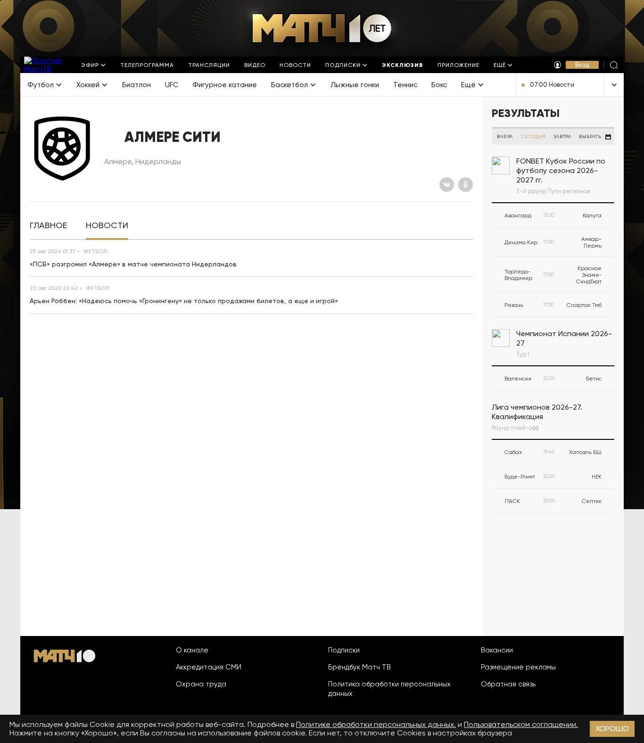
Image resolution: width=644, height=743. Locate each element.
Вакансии (497, 650)
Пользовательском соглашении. (521, 724)
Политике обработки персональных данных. (376, 724)
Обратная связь (508, 684)
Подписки (344, 650)
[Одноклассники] (465, 184)
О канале (192, 650)
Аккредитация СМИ (208, 667)
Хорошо (612, 728)
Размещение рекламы (518, 667)
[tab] (48, 225)
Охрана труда (201, 684)
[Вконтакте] (446, 184)
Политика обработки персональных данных (389, 689)
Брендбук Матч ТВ (359, 667)
